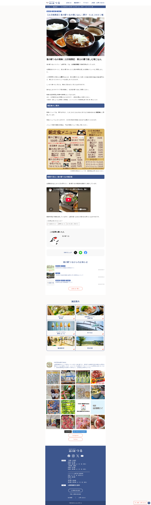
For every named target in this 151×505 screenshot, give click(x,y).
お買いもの (58, 266)
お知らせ (68, 2)
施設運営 (55, 6)
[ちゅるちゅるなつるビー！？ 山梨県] (53, 377)
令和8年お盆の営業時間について (63, 282)
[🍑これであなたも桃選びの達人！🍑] (98, 422)
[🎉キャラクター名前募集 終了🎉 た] (83, 407)
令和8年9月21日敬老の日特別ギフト (64, 267)
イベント (63, 266)
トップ (48, 6)
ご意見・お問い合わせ (97, 2)
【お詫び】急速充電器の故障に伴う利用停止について (69, 275)
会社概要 (70, 497)
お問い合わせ (82, 497)
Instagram (75, 435)
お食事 (54, 11)
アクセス (86, 2)
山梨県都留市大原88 (74, 485)
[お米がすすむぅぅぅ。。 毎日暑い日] (53, 422)
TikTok (75, 439)
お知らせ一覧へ (75, 288)
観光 (59, 11)
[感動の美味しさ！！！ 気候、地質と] (53, 392)
